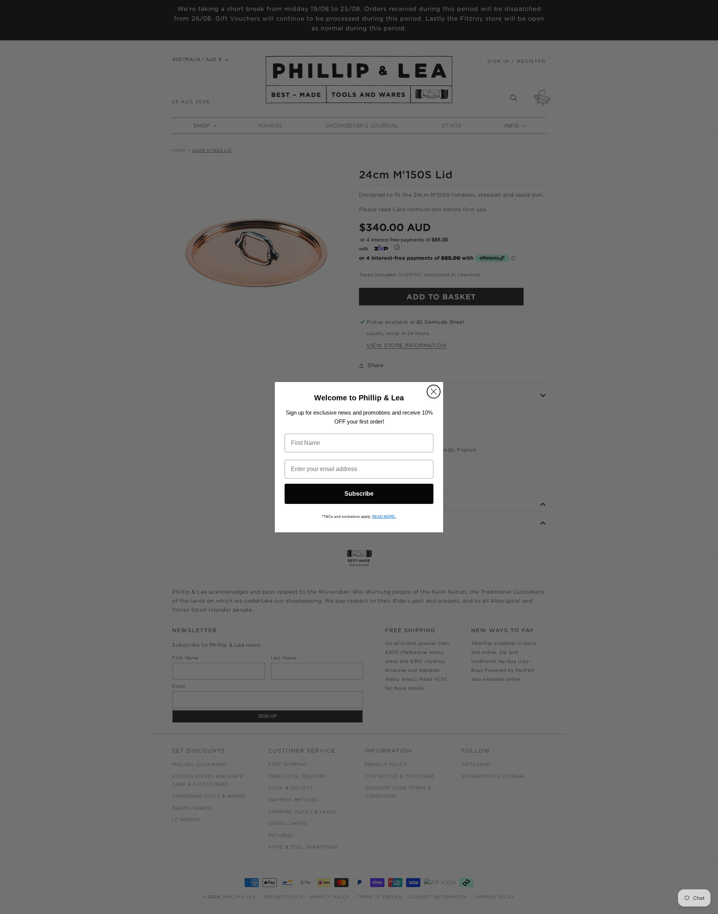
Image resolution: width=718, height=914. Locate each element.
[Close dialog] (433, 391)
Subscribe (359, 493)
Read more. (384, 516)
